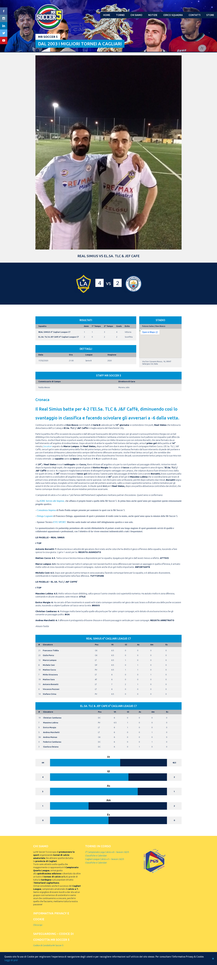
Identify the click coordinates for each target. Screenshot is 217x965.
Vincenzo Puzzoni (51, 689)
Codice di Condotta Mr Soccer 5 (48, 945)
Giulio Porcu (48, 655)
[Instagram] (3, 18)
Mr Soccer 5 (48, 36)
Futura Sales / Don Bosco (153, 326)
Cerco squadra (173, 15)
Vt (112, 644)
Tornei (120, 15)
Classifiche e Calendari (96, 855)
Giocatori (47, 446)
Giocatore (48, 644)
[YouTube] (3, 40)
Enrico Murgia (49, 727)
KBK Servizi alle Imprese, (52, 501)
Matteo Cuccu (49, 670)
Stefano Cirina (49, 694)
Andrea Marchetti (51, 732)
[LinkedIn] (3, 25)
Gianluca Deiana (50, 747)
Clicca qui (37, 925)
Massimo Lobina (50, 723)
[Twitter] (3, 33)
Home (106, 15)
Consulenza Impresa (46, 510)
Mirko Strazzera (50, 675)
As (138, 644)
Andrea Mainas (50, 737)
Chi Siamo (136, 15)
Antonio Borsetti (50, 684)
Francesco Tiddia (51, 650)
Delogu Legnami (45, 516)
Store (210, 15)
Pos (96, 644)
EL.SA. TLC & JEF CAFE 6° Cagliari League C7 (58, 337)
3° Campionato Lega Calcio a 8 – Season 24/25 (107, 852)
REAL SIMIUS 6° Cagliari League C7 (54, 332)
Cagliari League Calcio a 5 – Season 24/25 (104, 859)
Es (166, 644)
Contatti (194, 15)
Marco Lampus (49, 660)
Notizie (152, 15)
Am (151, 644)
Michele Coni (49, 665)
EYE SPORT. (59, 522)
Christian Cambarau (52, 718)
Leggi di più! (11, 960)
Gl (126, 644)
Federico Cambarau (52, 742)
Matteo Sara (49, 679)
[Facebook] (3, 11)
